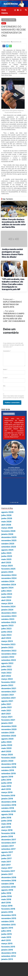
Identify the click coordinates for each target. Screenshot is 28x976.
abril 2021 (6, 713)
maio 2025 (6, 559)
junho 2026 (6, 518)
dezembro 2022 (8, 650)
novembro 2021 (8, 691)
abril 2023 (6, 638)
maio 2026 (6, 521)
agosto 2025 (7, 550)
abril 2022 (6, 676)
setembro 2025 (8, 547)
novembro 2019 (8, 767)
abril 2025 (6, 562)
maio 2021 (6, 710)
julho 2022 (6, 666)
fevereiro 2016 (8, 909)
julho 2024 (6, 591)
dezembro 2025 (8, 537)
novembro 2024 (8, 578)
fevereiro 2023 (8, 644)
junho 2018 (6, 821)
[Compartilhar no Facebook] (4, 46)
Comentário (7, 351)
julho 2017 (6, 855)
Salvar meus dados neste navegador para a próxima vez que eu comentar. (13, 396)
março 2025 (7, 566)
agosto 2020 (7, 739)
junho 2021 (6, 707)
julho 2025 (6, 553)
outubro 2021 (7, 695)
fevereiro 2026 (8, 531)
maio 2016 (6, 899)
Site (4, 386)
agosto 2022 (7, 663)
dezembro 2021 (8, 688)
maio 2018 (6, 824)
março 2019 (6, 792)
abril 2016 (6, 902)
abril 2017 (6, 865)
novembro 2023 (8, 616)
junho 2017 (6, 858)
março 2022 (7, 679)
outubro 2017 (7, 846)
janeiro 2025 (7, 572)
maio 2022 (6, 673)
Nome (5, 369)
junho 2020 (6, 745)
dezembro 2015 (8, 915)
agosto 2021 (7, 701)
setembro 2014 (8, 956)
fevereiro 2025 (8, 569)
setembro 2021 (8, 698)
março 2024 (7, 603)
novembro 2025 (8, 540)
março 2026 (7, 528)
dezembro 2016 (8, 877)
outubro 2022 (7, 657)
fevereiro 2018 (8, 833)
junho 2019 (6, 783)
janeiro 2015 (7, 950)
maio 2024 (6, 597)
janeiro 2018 (7, 836)
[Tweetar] (7, 46)
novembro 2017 (8, 843)
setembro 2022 (8, 660)
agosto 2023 (7, 625)
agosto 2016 (7, 890)
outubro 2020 (7, 732)
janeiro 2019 (7, 798)
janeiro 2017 (7, 874)
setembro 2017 (8, 849)
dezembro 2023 (8, 613)
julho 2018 (6, 817)
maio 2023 (6, 635)
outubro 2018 (7, 808)
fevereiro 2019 (8, 795)
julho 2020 (6, 742)
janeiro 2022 (7, 685)
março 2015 (6, 943)
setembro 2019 (8, 773)
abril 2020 (6, 751)
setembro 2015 (8, 924)
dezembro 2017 (8, 839)
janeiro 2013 (7, 959)
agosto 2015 (7, 928)
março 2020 (7, 754)
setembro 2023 (8, 622)
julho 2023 (6, 628)
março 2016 (6, 906)
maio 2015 (6, 937)
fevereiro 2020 (8, 758)
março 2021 (6, 717)
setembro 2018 (8, 811)
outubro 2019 (7, 770)
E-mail (5, 377)
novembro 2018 (8, 805)
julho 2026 (6, 515)
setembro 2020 (8, 736)
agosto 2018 (7, 814)
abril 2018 (6, 827)
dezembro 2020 (8, 726)
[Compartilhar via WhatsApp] (10, 46)
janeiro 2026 (7, 534)
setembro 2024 (8, 584)
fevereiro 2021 (8, 720)
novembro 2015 (8, 918)
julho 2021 (6, 704)
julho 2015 (6, 931)
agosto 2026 (7, 512)
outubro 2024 (7, 581)
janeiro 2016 (7, 912)
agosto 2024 (7, 587)
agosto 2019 (7, 776)
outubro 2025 (7, 543)
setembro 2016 (8, 887)
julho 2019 (6, 780)
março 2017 (6, 868)
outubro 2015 (7, 921)
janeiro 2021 (7, 723)
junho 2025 (6, 556)
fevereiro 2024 (8, 606)
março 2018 (6, 830)
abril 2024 (6, 600)
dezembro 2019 (8, 764)
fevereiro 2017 (8, 871)
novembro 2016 (8, 880)
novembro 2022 (8, 654)
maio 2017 (6, 861)
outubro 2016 (7, 884)
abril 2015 (6, 940)
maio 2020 (6, 748)
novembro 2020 (8, 729)
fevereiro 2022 (8, 682)
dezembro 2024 (8, 575)
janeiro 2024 (7, 610)
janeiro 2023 (7, 647)
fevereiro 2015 (8, 947)
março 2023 (7, 641)
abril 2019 (6, 789)
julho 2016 (6, 893)
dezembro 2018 (8, 802)
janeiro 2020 (7, 761)
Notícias (3, 23)
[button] (10, 502)
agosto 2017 (7, 852)
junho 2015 (6, 934)
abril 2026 (6, 525)
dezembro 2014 (8, 953)
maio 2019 (6, 786)
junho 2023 (6, 632)
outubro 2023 (7, 619)
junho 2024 (6, 594)
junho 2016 (6, 896)
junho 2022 (6, 669)
